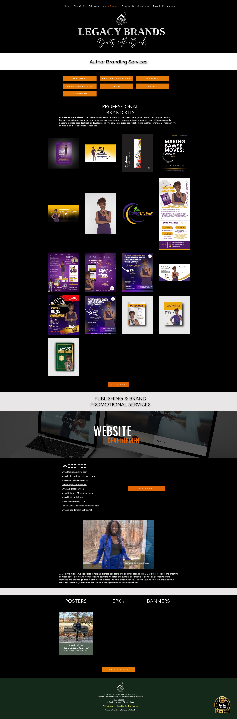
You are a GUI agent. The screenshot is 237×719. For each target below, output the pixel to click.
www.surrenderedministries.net (77, 510)
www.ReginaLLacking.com (74, 472)
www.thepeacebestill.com (74, 484)
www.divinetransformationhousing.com (80, 505)
